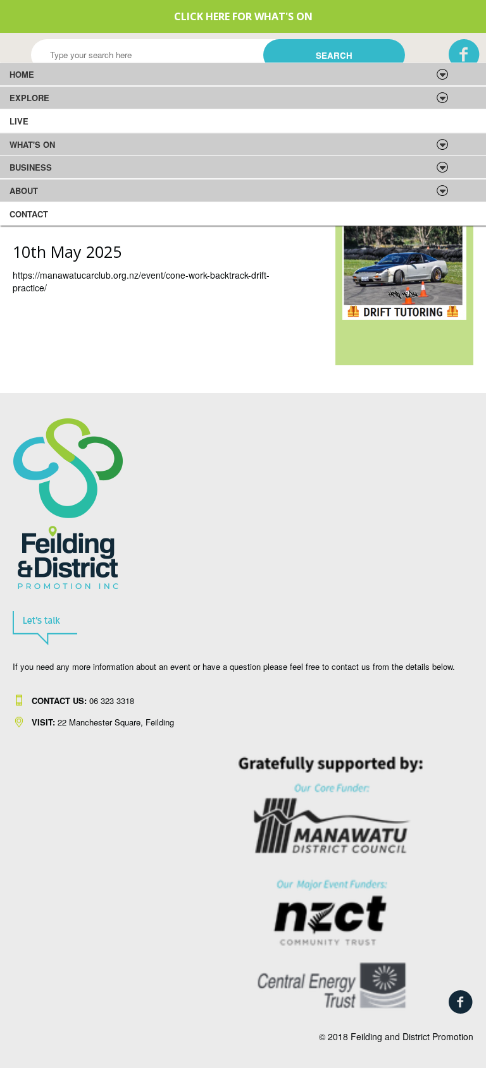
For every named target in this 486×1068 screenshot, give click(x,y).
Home (21, 74)
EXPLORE (29, 98)
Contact (28, 214)
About (23, 191)
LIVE (18, 121)
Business (30, 167)
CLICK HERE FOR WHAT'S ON (243, 16)
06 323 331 (81, 701)
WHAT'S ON (32, 144)
